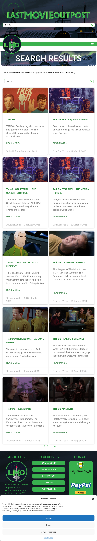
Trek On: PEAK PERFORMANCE (68, 339)
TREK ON (10, 119)
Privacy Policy (48, 538)
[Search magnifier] (92, 25)
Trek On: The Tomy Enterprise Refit (70, 119)
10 (54, 446)
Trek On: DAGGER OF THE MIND (69, 262)
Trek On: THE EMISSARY (18, 409)
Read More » (13, 143)
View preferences (48, 532)
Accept (49, 518)
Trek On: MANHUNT (63, 409)
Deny (48, 525)
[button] (93, 498)
